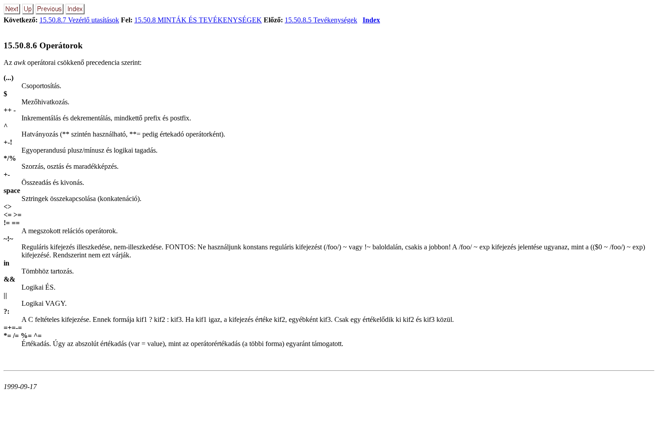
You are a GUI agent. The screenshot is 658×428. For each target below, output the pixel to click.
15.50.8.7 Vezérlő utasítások (79, 20)
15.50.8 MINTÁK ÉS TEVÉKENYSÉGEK (198, 20)
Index (371, 20)
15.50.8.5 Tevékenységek (321, 20)
